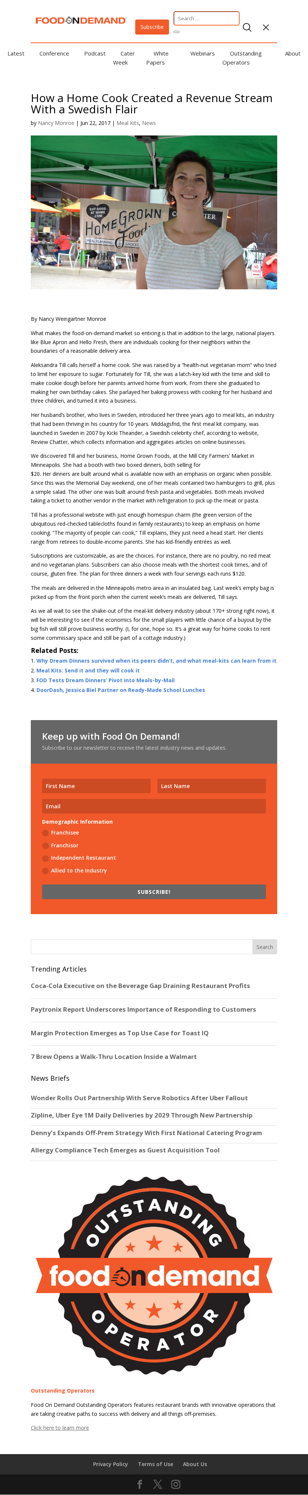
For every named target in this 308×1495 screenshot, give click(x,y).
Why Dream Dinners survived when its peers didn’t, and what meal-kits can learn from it (156, 660)
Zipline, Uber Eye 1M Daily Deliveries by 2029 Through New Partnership (142, 1115)
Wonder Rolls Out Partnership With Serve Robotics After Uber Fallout (139, 1098)
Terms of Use (155, 1464)
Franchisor (65, 845)
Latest (16, 53)
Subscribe (152, 26)
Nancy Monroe (56, 122)
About (292, 53)
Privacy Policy (110, 1464)
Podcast (95, 53)
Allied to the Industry (79, 870)
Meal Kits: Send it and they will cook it (88, 670)
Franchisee (65, 832)
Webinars (202, 53)
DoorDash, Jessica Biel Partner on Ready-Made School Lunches (120, 689)
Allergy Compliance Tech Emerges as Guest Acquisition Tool (125, 1150)
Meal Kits (127, 122)
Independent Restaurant (83, 857)
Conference (54, 53)
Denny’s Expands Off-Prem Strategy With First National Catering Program (146, 1133)
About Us (195, 1464)
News (149, 122)
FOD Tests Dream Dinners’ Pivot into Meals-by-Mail (105, 680)
